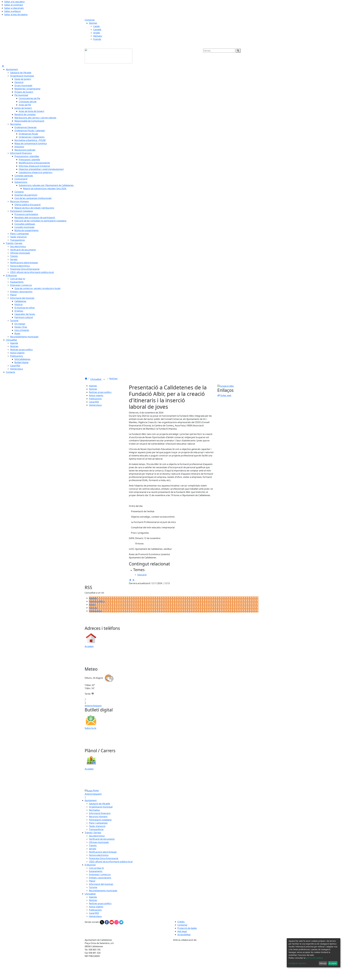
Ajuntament (91, 800)
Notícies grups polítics (100, 392)
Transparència (96, 829)
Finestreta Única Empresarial (103, 858)
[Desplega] (104, 379)
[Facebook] (107, 921)
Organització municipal (101, 806)
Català (96, 26)
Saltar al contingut (13, 4)
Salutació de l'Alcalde (99, 803)
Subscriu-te (90, 728)
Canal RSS (94, 401)
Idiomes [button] (93, 23)
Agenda (93, 385)
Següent (97, 705)
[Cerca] (238, 51)
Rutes (96, 790)
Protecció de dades (187, 928)
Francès (97, 39)
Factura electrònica (98, 855)
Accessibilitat (184, 934)
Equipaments (95, 871)
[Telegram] (121, 921)
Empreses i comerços (100, 874)
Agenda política (97, 601)
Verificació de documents (102, 839)
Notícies (113, 378)
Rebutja (322, 963)
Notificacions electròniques (103, 851)
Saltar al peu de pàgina (15, 14)
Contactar (90, 19)
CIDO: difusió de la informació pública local (111, 861)
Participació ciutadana (100, 819)
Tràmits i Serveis (93, 832)
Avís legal (182, 931)
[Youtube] (111, 921)
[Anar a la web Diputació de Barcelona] (215, 955)
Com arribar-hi (96, 868)
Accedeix (89, 646)
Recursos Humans (98, 816)
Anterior (89, 705)
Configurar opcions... (298, 963)
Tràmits (93, 845)
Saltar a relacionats (14, 8)
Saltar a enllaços (12, 11)
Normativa (94, 810)
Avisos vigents (96, 395)
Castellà (97, 29)
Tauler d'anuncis (97, 826)
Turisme (93, 887)
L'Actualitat (96, 379)
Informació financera (99, 813)
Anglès (96, 32)
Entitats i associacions (100, 877)
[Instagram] (116, 921)
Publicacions (95, 398)
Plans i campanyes (98, 822)
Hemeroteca (95, 405)
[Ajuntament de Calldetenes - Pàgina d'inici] (108, 55)
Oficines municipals (99, 842)
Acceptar (333, 963)
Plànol (92, 880)
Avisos (92, 604)
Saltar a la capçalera (14, 1)
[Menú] (3, 66)
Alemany (97, 35)
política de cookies (314, 958)
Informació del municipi (101, 884)
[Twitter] (102, 921)
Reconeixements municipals (103, 890)
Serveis (92, 848)
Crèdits (181, 921)
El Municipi (90, 864)
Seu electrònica (97, 835)
